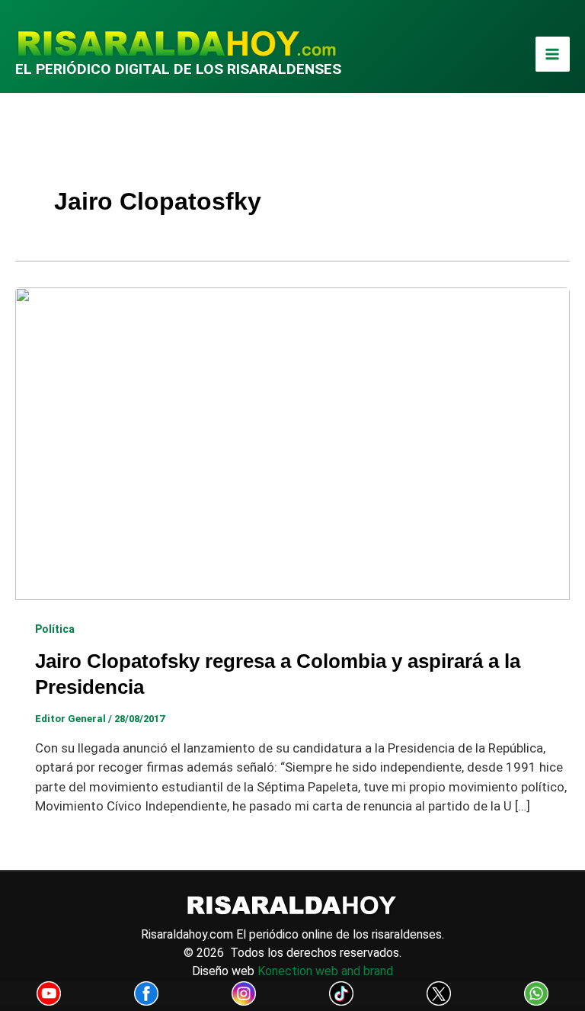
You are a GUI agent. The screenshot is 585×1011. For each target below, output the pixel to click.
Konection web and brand (325, 971)
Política (55, 629)
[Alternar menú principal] (553, 54)
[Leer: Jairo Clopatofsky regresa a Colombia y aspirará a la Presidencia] (292, 442)
